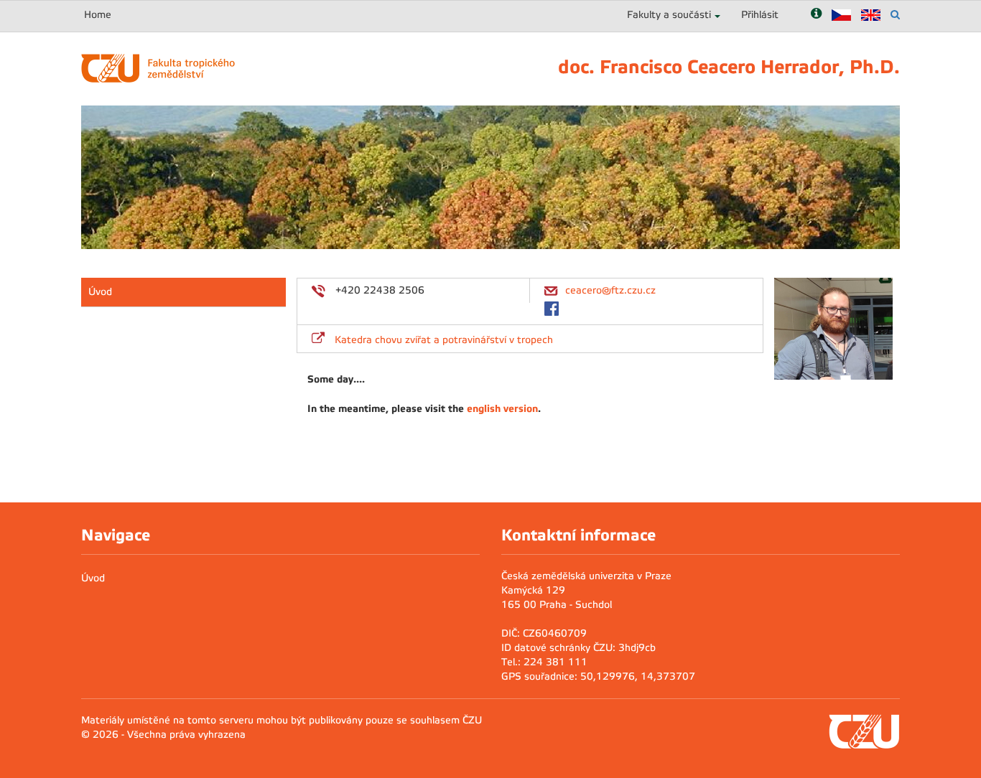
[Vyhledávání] (895, 14)
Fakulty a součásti (669, 14)
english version (502, 408)
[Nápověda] (816, 14)
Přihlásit (759, 14)
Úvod (100, 291)
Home (97, 14)
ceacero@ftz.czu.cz (610, 290)
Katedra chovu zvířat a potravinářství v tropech (444, 339)
